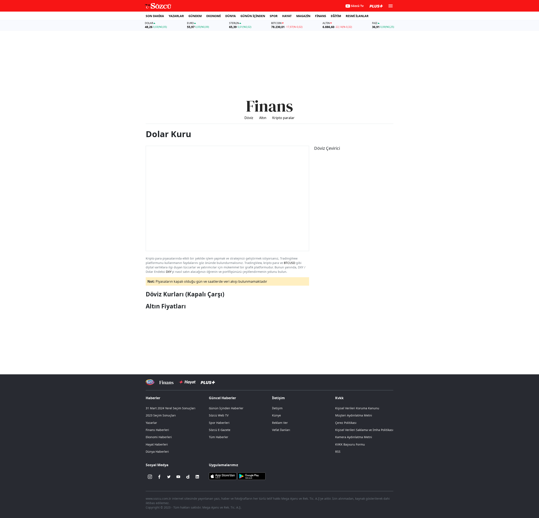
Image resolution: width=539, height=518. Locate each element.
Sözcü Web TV (218, 415)
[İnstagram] (150, 476)
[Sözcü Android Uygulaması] (251, 476)
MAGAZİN (303, 16)
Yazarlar (151, 423)
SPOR (274, 16)
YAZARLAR (176, 16)
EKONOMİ (213, 16)
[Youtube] (178, 476)
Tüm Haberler (218, 437)
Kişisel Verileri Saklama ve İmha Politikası (364, 430)
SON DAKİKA (155, 16)
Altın (262, 117)
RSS (337, 452)
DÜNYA (230, 16)
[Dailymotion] (188, 476)
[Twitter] (169, 476)
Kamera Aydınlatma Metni (353, 437)
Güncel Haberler (222, 398)
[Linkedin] (197, 476)
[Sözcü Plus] (208, 382)
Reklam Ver (280, 423)
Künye (276, 415)
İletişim (277, 408)
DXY (168, 272)
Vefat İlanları (281, 430)
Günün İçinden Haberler (226, 408)
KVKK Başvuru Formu (350, 444)
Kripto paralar (283, 117)
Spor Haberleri (219, 423)
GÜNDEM (195, 16)
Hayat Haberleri (157, 444)
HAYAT (287, 16)
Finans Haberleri (157, 430)
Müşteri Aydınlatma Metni (353, 415)
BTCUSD (289, 263)
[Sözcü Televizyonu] (150, 382)
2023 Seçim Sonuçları (161, 415)
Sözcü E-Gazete (219, 430)
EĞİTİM (336, 16)
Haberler (153, 398)
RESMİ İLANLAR (357, 16)
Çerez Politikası (345, 423)
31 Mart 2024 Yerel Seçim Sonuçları (170, 408)
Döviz (248, 117)
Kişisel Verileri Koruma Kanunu (357, 408)
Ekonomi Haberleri (159, 437)
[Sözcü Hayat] (187, 382)
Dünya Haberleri (157, 452)
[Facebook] (159, 476)
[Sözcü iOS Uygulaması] (223, 476)
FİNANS (320, 16)
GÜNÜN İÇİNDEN (252, 16)
